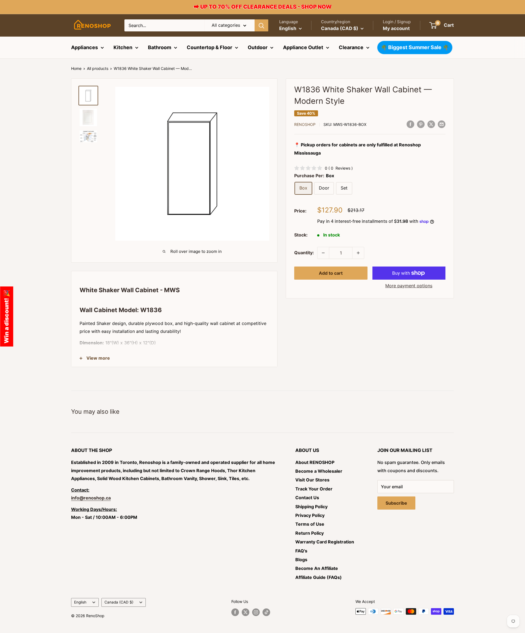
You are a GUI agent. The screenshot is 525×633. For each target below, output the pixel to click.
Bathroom (159, 47)
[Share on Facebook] (410, 124)
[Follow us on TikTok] (266, 612)
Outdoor (257, 47)
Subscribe (396, 503)
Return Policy (309, 533)
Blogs (301, 559)
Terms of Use (309, 524)
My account (396, 28)
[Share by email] (441, 124)
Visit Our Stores (312, 480)
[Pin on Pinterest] (421, 124)
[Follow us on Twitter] (245, 612)
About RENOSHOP (314, 462)
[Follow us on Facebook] (235, 612)
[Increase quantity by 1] (358, 253)
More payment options (408, 285)
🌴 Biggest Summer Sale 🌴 (415, 48)
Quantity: (304, 252)
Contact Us (307, 497)
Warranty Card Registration (324, 542)
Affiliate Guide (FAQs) (318, 577)
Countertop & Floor (209, 47)
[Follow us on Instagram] (256, 612)
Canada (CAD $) (118, 602)
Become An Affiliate (316, 568)
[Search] (261, 25)
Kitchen (122, 47)
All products (97, 68)
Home (76, 68)
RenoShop (305, 124)
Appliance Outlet (303, 47)
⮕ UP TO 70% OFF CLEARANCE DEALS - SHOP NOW (263, 7)
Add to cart (331, 273)
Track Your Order (313, 489)
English (80, 602)
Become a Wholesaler (318, 471)
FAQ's (301, 551)
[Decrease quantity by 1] (323, 253)
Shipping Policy (311, 506)
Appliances (84, 47)
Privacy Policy (310, 515)
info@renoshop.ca (91, 498)
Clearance (351, 47)
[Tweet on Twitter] (431, 124)
